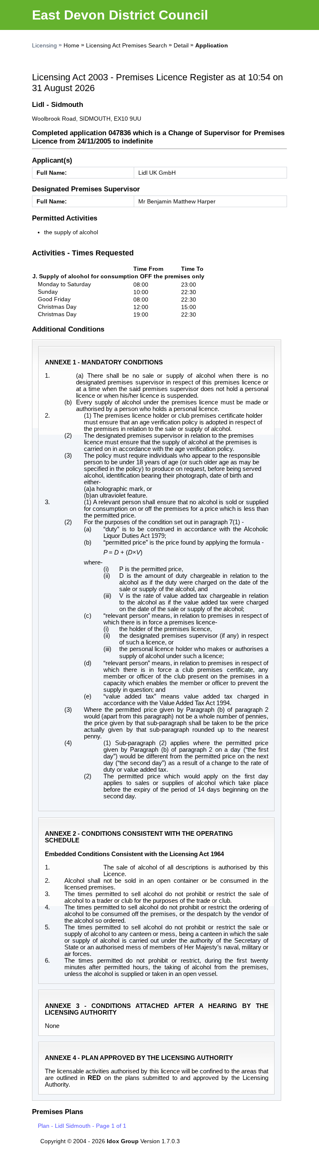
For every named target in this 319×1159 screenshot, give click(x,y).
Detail (181, 45)
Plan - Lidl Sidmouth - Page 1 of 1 (82, 1125)
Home (71, 45)
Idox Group (123, 1141)
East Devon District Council (120, 14)
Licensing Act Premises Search (126, 45)
